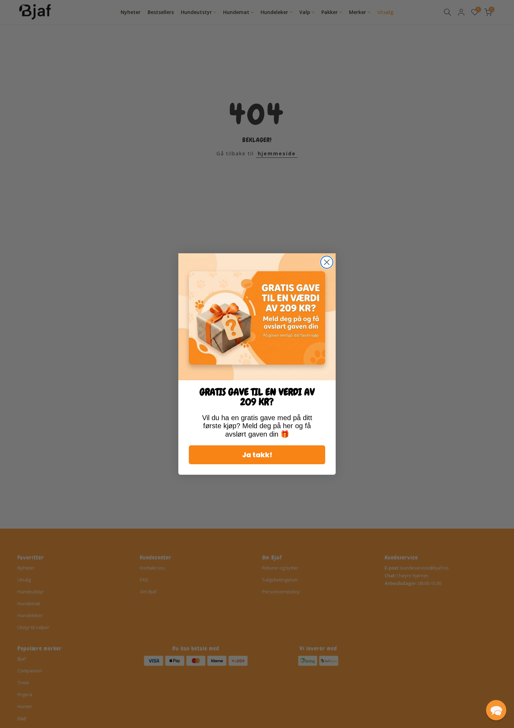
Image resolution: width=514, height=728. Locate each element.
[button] (496, 710)
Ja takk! (257, 455)
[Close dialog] (327, 262)
